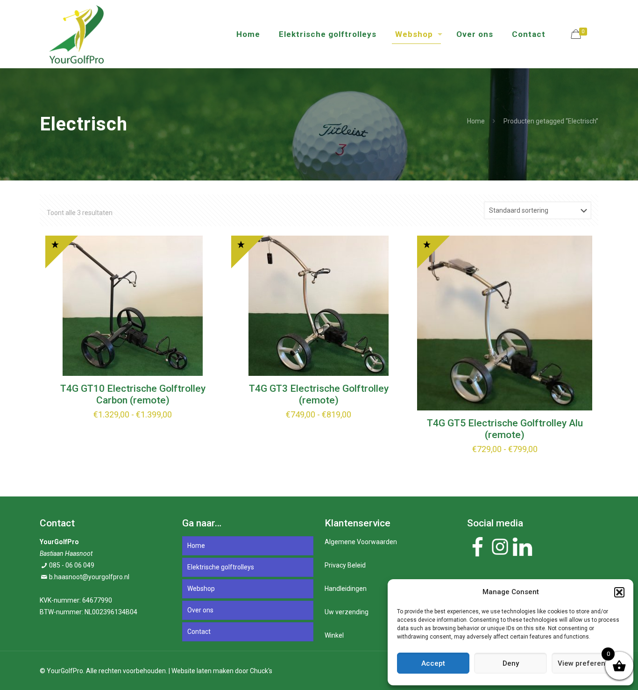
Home (476, 121)
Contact (199, 631)
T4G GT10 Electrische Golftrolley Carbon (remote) (133, 394)
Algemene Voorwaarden (361, 542)
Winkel (334, 635)
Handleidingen (346, 588)
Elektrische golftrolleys (220, 567)
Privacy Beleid (345, 565)
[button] (619, 592)
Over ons (200, 610)
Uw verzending (347, 612)
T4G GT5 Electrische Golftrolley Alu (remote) (505, 428)
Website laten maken (202, 671)
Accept (433, 663)
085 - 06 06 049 (71, 565)
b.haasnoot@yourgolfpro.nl (89, 577)
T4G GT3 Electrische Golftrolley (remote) (319, 394)
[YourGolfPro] (76, 34)
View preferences (587, 663)
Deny (511, 663)
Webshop (201, 588)
